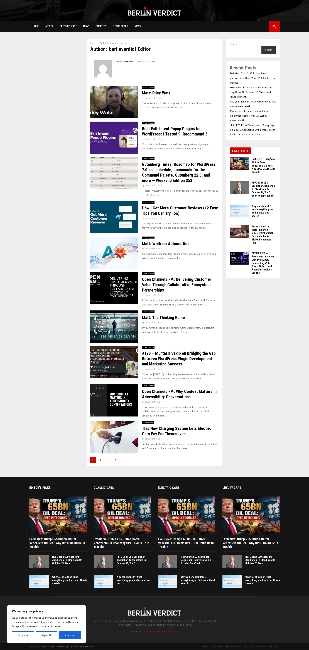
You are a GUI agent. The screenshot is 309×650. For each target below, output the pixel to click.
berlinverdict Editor (116, 43)
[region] (46, 624)
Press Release (68, 26)
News (86, 26)
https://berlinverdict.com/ (126, 61)
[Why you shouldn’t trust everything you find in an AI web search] (239, 211)
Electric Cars (148, 422)
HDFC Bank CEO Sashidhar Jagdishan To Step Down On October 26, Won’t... (67, 560)
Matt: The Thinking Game (163, 317)
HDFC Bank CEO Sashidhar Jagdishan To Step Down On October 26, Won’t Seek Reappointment (251, 92)
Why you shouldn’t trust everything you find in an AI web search (69, 580)
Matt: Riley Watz (156, 93)
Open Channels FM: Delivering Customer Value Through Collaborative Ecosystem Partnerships (176, 285)
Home (36, 26)
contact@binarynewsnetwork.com (160, 631)
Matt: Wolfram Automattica (165, 243)
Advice (49, 26)
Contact (273, 646)
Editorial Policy (233, 646)
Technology (120, 26)
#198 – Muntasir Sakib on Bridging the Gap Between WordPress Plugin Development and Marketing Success (179, 359)
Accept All (70, 635)
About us (261, 646)
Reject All (47, 635)
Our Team (249, 646)
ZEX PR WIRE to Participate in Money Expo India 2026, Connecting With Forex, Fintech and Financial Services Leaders (252, 130)
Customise (23, 635)
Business (101, 26)
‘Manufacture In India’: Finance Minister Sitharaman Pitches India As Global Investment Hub (250, 115)
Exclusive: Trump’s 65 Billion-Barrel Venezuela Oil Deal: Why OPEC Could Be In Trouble (253, 78)
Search (233, 44)
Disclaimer (217, 646)
